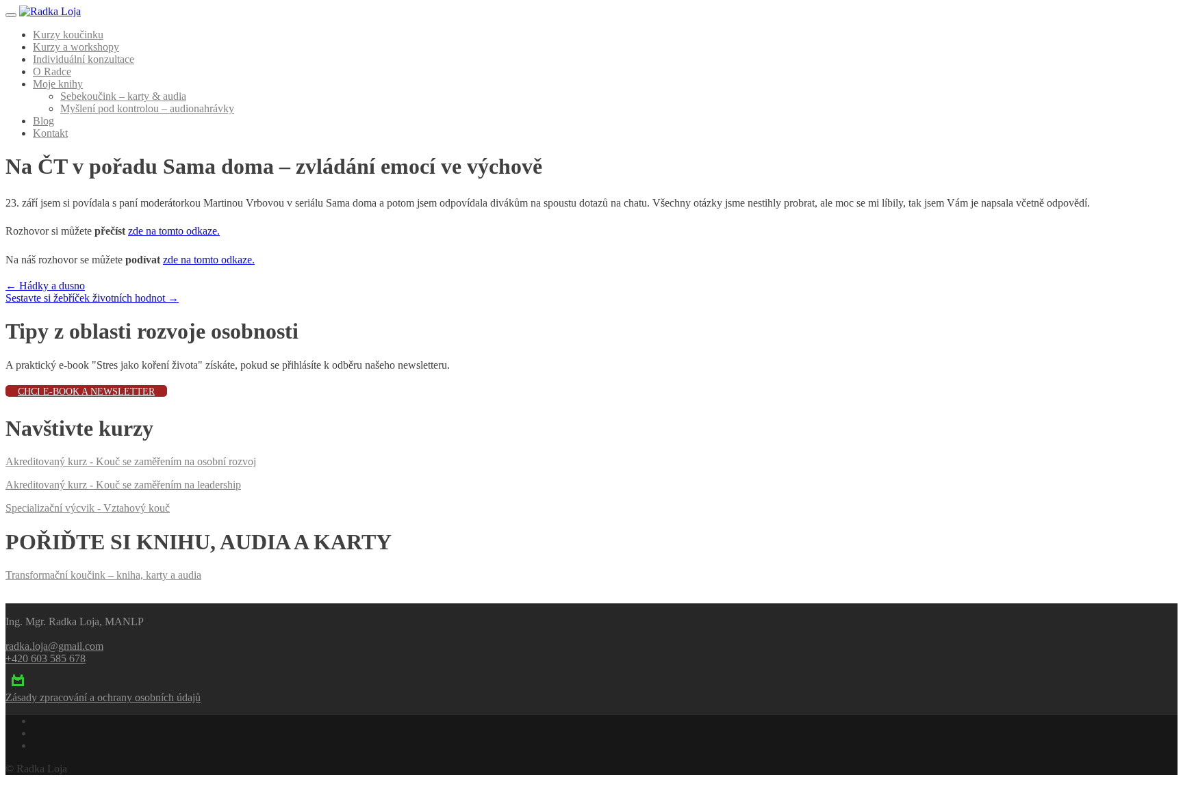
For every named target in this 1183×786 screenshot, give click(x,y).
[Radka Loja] (50, 11)
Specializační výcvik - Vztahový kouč (87, 508)
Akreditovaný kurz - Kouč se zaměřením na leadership (123, 484)
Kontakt (50, 133)
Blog (43, 121)
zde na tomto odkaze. (174, 231)
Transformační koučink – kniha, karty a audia (103, 575)
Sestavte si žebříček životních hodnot (92, 298)
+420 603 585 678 (45, 658)
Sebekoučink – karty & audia (123, 96)
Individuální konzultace (83, 59)
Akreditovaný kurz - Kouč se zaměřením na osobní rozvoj (130, 461)
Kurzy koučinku (68, 34)
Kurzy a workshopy (76, 47)
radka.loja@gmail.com (54, 646)
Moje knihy (58, 84)
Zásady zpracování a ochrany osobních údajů (103, 697)
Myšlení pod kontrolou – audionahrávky (147, 108)
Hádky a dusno (45, 285)
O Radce (52, 71)
